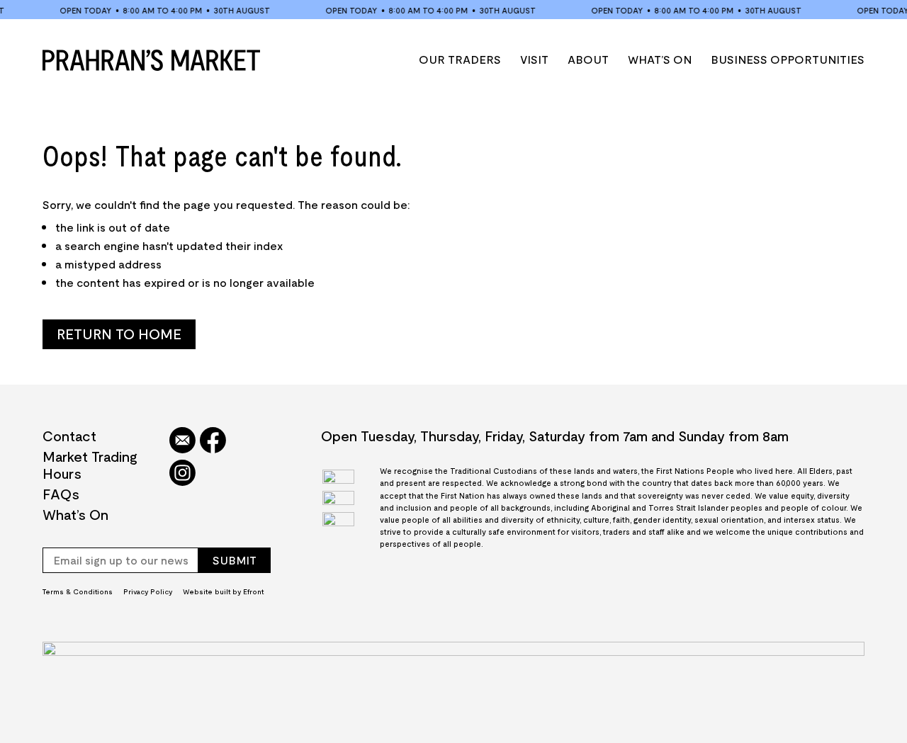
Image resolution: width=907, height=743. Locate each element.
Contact (69, 436)
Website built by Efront (223, 591)
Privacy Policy (147, 591)
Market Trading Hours (90, 464)
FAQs (61, 494)
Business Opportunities (787, 59)
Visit (534, 59)
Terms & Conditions (78, 591)
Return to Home (119, 334)
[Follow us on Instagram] (182, 474)
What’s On (660, 59)
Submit (235, 560)
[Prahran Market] (151, 60)
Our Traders (460, 59)
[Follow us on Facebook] (213, 441)
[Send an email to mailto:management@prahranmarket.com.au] (182, 441)
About (588, 59)
